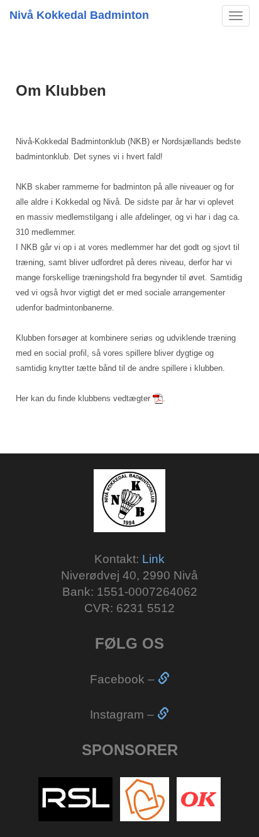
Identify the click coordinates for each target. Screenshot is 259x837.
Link (153, 559)
